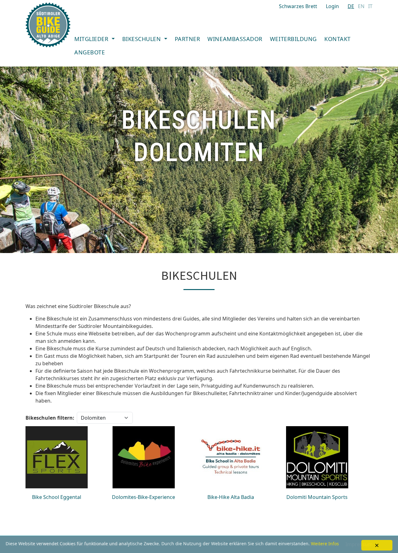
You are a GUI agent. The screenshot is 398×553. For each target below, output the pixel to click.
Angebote (89, 52)
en (361, 6)
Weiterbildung (293, 39)
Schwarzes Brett (298, 6)
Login (332, 6)
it (370, 6)
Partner (187, 39)
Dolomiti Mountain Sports (317, 497)
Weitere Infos (325, 543)
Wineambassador (234, 39)
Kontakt (337, 39)
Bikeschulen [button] (142, 39)
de (351, 6)
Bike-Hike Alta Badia (230, 497)
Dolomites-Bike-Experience (143, 497)
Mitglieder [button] (92, 39)
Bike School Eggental (56, 497)
